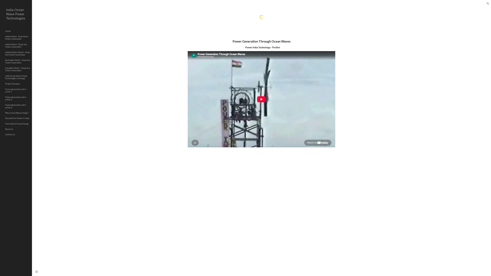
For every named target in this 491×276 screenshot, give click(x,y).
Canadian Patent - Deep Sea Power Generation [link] (17, 69)
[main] (261, 44)
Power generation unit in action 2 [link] (15, 98)
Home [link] (8, 31)
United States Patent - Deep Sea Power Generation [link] (17, 53)
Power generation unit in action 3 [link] (15, 106)
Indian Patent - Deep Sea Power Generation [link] (16, 45)
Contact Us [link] (10, 134)
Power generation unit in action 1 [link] (15, 90)
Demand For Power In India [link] (17, 118)
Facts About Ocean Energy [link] (17, 123)
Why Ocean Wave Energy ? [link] (17, 113)
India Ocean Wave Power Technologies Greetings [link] (16, 77)
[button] (488, 4)
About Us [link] (9, 129)
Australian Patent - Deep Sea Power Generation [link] (17, 61)
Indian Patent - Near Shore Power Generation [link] (16, 37)
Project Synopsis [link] (12, 83)
